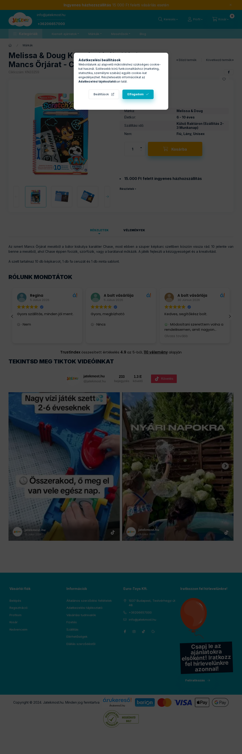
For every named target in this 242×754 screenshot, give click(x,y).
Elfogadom (135, 94)
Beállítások (101, 94)
